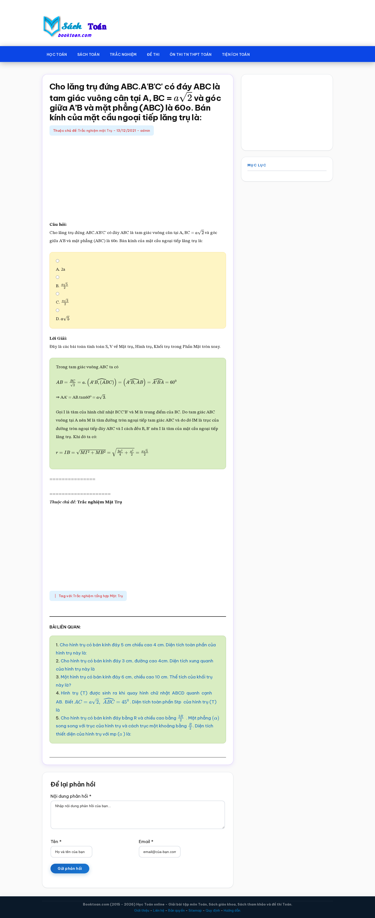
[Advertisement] (137, 179)
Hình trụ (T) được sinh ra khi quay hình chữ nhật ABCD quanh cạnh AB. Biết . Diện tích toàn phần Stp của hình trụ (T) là (136, 701)
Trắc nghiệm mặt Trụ (95, 130)
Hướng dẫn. (232, 910)
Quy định (213, 910)
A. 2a (60, 269)
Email (146, 841)
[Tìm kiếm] (262, 53)
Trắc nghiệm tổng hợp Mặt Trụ (98, 596)
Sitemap (195, 910)
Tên (56, 841)
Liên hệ (158, 910)
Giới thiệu (141, 910)
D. (62, 319)
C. (61, 302)
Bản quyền (176, 910)
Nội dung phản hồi (71, 796)
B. (61, 286)
